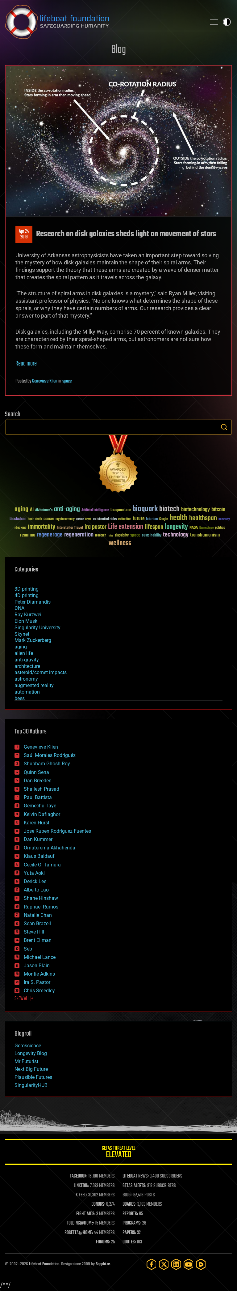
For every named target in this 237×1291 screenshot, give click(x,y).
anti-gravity (27, 660)
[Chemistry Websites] (118, 465)
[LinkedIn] (176, 1264)
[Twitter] (164, 1264)
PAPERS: (129, 1233)
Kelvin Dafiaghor (42, 814)
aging (21, 509)
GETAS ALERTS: (134, 1186)
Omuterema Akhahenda (49, 848)
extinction (124, 519)
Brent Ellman (38, 940)
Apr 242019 (24, 234)
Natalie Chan (38, 915)
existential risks (105, 519)
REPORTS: (130, 1214)
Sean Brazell (37, 923)
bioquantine (120, 509)
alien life (24, 653)
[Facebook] (151, 1264)
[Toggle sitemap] (214, 22)
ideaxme (20, 528)
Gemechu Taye (40, 806)
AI (32, 510)
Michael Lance (40, 957)
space (67, 381)
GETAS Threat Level (118, 1152)
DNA (19, 608)
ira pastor (95, 527)
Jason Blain (37, 965)
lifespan (154, 527)
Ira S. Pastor (37, 982)
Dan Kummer (38, 839)
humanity (224, 519)
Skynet (22, 634)
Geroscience (28, 1046)
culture (80, 519)
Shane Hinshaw (41, 898)
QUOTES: (129, 1242)
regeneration (79, 534)
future (138, 519)
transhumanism (205, 535)
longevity (176, 527)
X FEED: (81, 1195)
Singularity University (37, 628)
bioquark (145, 509)
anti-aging (67, 509)
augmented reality (34, 685)
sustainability (151, 536)
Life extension (125, 527)
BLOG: (127, 1195)
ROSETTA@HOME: (78, 1233)
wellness (120, 543)
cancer (49, 519)
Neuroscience (206, 528)
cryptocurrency (65, 519)
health (178, 518)
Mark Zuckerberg (33, 640)
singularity (122, 536)
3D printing (27, 589)
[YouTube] (188, 1264)
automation (27, 692)
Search (224, 427)
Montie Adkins (39, 974)
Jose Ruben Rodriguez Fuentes (57, 831)
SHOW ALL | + (24, 999)
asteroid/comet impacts (41, 672)
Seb (28, 949)
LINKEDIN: (81, 1186)
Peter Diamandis (33, 602)
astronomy (26, 679)
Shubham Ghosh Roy (47, 764)
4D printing (27, 595)
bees (20, 698)
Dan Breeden (38, 781)
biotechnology (195, 510)
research (100, 536)
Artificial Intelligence (95, 510)
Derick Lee (35, 881)
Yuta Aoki (34, 873)
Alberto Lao (36, 890)
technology (176, 535)
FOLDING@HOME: (80, 1223)
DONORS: (98, 1204)
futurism (152, 519)
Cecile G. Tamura (42, 865)
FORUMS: (103, 1242)
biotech (169, 509)
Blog (118, 50)
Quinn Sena (36, 772)
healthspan (203, 518)
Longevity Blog (31, 1053)
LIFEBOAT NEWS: (136, 1176)
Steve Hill (34, 932)
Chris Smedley (39, 991)
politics (220, 528)
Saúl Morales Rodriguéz (50, 755)
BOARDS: (129, 1204)
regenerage (50, 535)
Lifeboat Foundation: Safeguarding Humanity (103, 22)
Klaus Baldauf (39, 856)
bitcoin (218, 510)
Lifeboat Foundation (44, 1264)
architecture (27, 666)
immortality (41, 527)
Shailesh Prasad (41, 789)
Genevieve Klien (44, 381)
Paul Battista (38, 797)
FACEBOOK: (78, 1176)
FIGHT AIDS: (85, 1214)
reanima (27, 535)
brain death (35, 519)
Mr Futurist (26, 1061)
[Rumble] (201, 1264)
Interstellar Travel (70, 528)
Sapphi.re (103, 1264)
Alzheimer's (43, 510)
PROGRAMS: (132, 1223)
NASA (193, 527)
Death (88, 519)
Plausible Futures (33, 1077)
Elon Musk (26, 621)
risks (110, 535)
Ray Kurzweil (29, 615)
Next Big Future (31, 1069)
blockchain (18, 519)
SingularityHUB (31, 1085)
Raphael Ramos (41, 907)
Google (163, 519)
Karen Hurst (36, 823)
